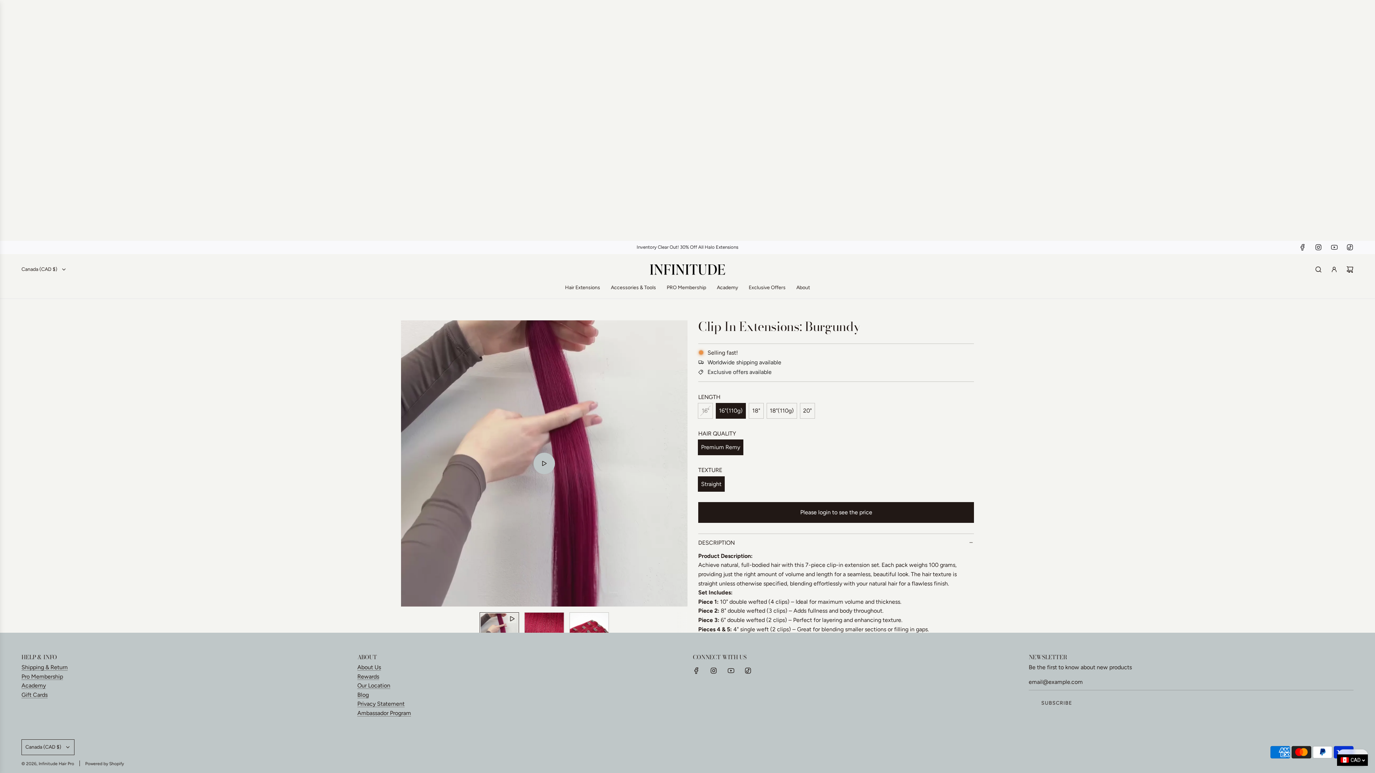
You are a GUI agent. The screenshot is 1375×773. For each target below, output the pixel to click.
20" (807, 410)
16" (705, 410)
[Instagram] (1318, 247)
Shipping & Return (44, 667)
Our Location (373, 685)
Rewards (368, 676)
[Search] (1318, 269)
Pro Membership (42, 676)
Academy (33, 685)
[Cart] (1350, 269)
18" (756, 410)
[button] (410, 463)
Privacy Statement (381, 703)
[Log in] (1334, 269)
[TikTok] (1350, 247)
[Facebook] (1303, 247)
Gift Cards (34, 694)
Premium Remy (720, 447)
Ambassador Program (384, 713)
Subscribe (1056, 703)
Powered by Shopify (104, 763)
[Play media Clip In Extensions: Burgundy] (544, 463)
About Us (369, 667)
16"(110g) (731, 410)
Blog (363, 694)
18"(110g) (782, 410)
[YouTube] (1334, 247)
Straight (711, 484)
